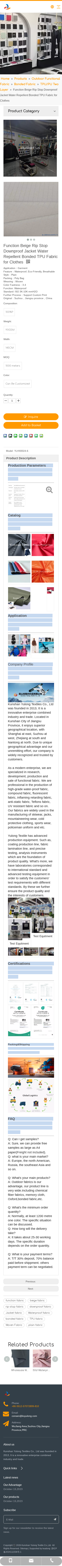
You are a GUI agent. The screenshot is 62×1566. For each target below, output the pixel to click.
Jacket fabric (14, 1313)
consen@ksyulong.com (24, 1416)
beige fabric (37, 1300)
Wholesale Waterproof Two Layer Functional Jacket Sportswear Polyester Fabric (20, 1370)
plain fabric (35, 1325)
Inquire (33, 416)
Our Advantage (12, 1484)
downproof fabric (40, 1306)
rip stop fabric (14, 1306)
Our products (11, 1496)
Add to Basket (31, 425)
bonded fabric (14, 1319)
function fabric (15, 1300)
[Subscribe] (55, 1519)
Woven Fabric (14, 1325)
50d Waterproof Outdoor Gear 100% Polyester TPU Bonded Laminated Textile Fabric (42, 1370)
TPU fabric (36, 1319)
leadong (46, 1548)
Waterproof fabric (39, 1313)
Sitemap (24, 1548)
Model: (9, 450)
